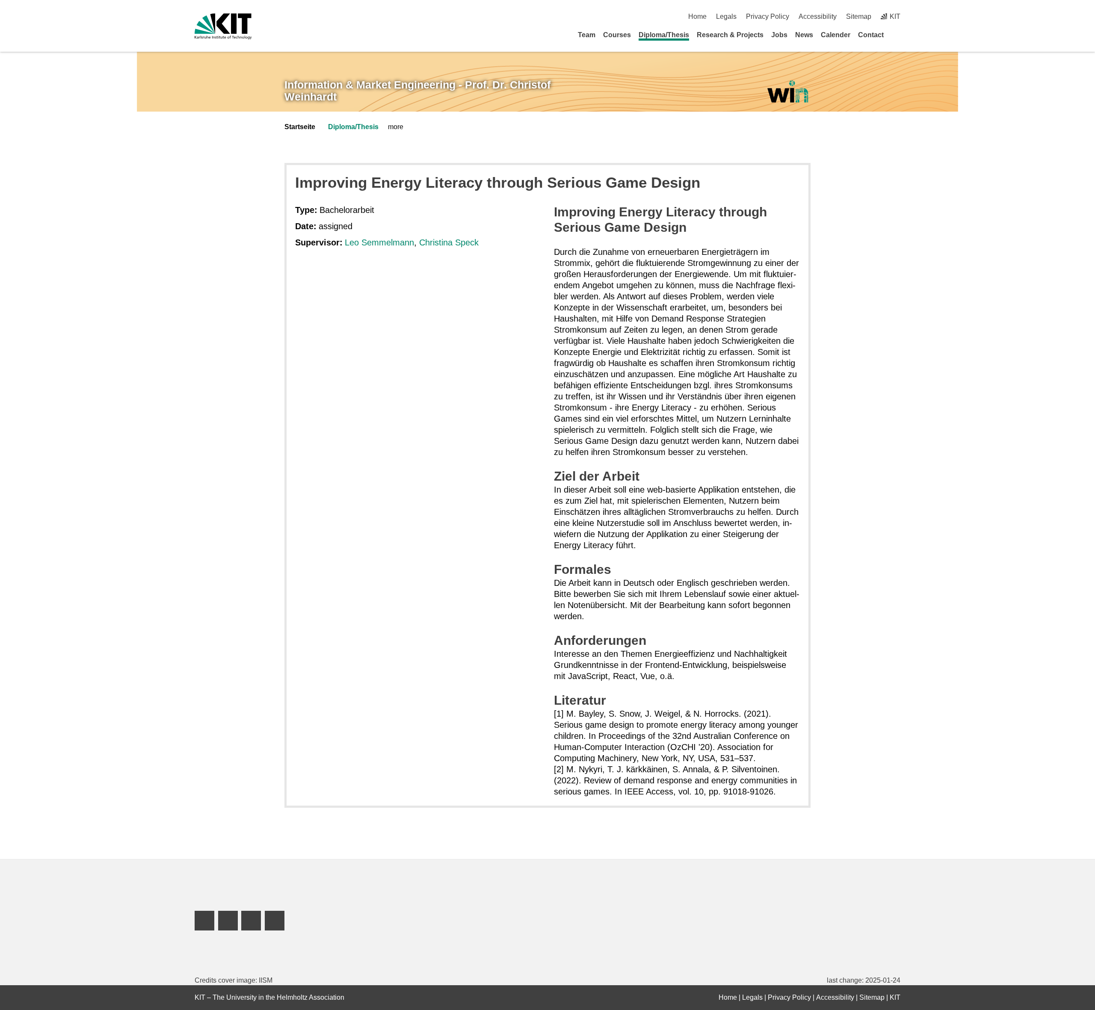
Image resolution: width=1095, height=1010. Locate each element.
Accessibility (818, 16)
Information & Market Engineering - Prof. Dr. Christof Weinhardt (417, 91)
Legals (726, 16)
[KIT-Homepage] (223, 26)
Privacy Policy (767, 16)
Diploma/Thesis (664, 34)
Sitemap (858, 16)
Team (586, 34)
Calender (835, 34)
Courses (617, 34)
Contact (871, 34)
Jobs (779, 34)
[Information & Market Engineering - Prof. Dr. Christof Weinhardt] (787, 91)
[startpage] (897, 34)
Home (697, 16)
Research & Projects (730, 34)
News (804, 34)
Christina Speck (449, 242)
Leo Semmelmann (379, 242)
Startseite (299, 126)
